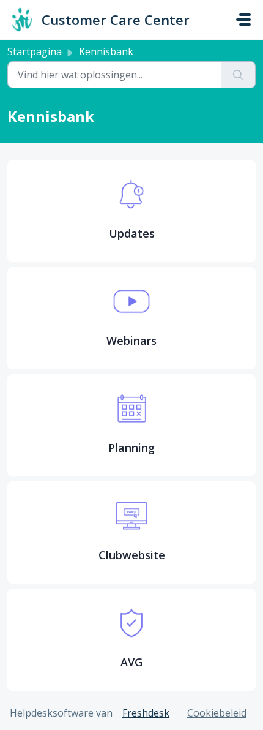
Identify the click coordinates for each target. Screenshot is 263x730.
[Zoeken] (238, 74)
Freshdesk (145, 713)
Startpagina (34, 51)
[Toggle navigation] (243, 20)
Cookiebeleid (216, 713)
